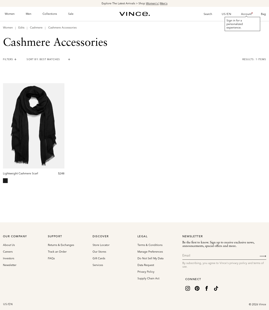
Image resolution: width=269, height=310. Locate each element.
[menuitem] (9, 14)
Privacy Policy (145, 271)
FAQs (51, 258)
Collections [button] (50, 14)
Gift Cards (99, 258)
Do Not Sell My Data (150, 258)
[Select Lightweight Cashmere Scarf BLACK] (5, 180)
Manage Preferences (150, 251)
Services (98, 265)
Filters (8, 59)
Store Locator (101, 245)
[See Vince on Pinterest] (197, 288)
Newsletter (9, 265)
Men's (163, 3)
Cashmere (36, 27)
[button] (246, 14)
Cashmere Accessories (62, 27)
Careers (8, 251)
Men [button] (28, 14)
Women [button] (10, 14)
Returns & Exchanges (61, 245)
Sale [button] (70, 14)
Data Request (145, 265)
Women (8, 27)
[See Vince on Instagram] (187, 288)
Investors (8, 258)
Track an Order (57, 251)
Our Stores (99, 251)
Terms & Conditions (149, 245)
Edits (21, 27)
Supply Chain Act (148, 278)
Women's (152, 3)
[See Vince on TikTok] (216, 288)
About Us (9, 245)
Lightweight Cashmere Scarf (20, 173)
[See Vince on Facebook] (206, 288)
